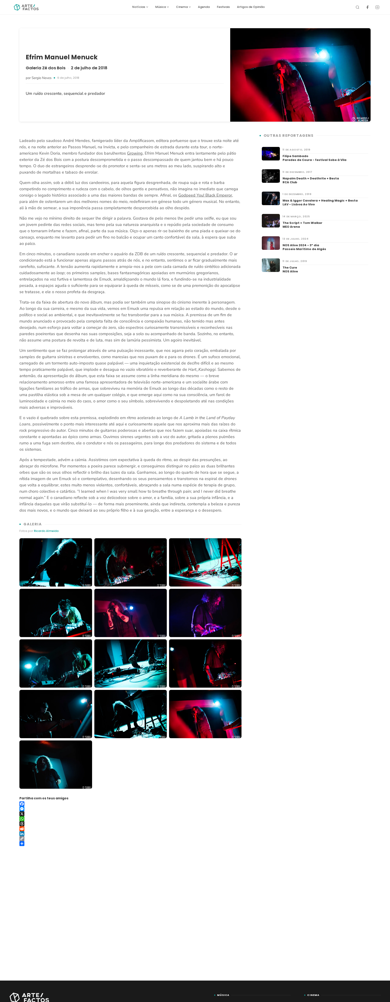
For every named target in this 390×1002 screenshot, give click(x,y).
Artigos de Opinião (251, 7)
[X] (130, 813)
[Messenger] (130, 808)
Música (160, 7)
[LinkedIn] (130, 833)
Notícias (138, 7)
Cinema (182, 7)
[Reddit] (130, 828)
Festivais (223, 7)
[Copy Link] (130, 838)
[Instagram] (377, 7)
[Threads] (130, 823)
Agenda (204, 7)
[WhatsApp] (130, 818)
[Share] (130, 843)
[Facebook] (367, 7)
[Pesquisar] (357, 7)
